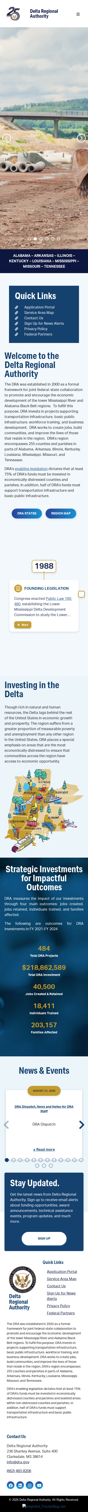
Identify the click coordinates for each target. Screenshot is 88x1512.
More (24, 625)
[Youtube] (39, 1485)
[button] (78, 14)
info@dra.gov (18, 1462)
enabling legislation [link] (31, 469)
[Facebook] (10, 1485)
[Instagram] (29, 1485)
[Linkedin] (20, 1485)
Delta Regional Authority (44, 13)
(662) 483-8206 (19, 1471)
